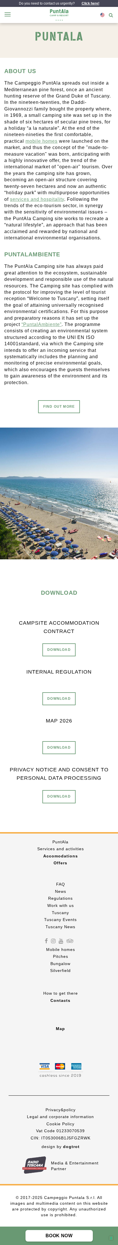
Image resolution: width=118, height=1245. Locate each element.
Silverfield (60, 970)
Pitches (60, 956)
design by (61, 1146)
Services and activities (60, 848)
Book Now (59, 1235)
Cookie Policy (60, 1124)
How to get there (60, 993)
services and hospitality (37, 199)
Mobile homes (60, 949)
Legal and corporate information (60, 1116)
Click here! (90, 3)
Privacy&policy (61, 1109)
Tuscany (60, 912)
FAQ (60, 884)
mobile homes (41, 141)
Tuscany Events (60, 919)
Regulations (60, 898)
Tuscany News (60, 926)
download (59, 650)
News (60, 891)
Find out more (59, 407)
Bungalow (60, 963)
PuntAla (60, 842)
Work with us (60, 905)
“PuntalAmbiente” (41, 324)
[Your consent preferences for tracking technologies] (111, 1238)
